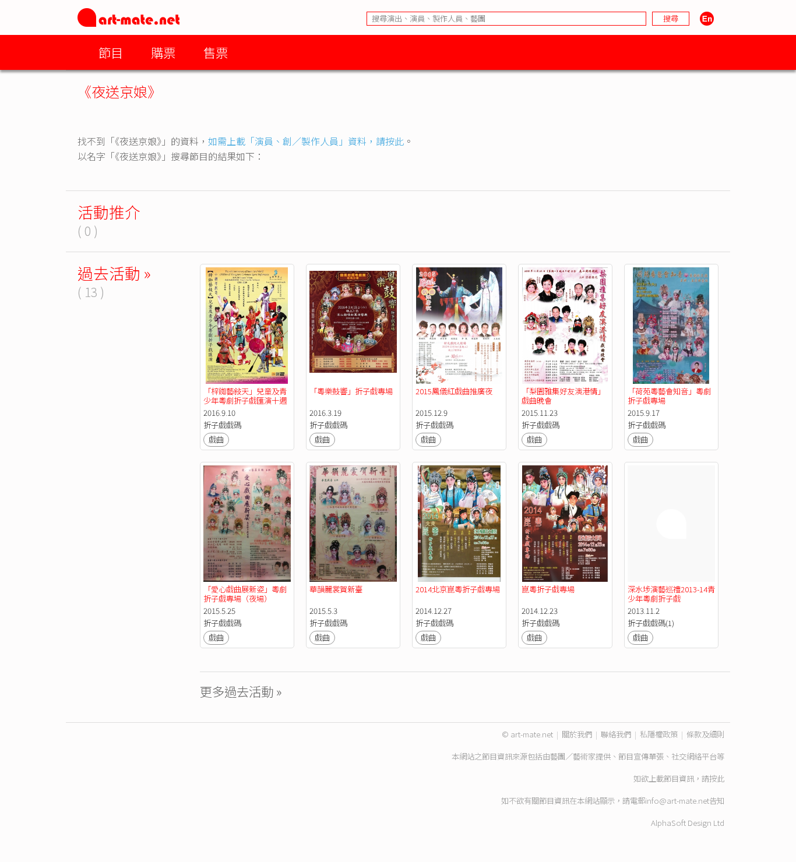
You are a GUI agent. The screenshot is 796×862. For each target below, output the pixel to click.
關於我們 (577, 734)
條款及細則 (705, 734)
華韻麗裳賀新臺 (335, 589)
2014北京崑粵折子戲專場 (457, 589)
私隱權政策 (659, 734)
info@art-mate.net (677, 800)
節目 (110, 52)
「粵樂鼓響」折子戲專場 (351, 391)
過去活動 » (114, 273)
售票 (215, 52)
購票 (163, 52)
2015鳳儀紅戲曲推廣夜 (453, 391)
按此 (716, 778)
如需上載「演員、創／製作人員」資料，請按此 (306, 141)
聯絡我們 (616, 734)
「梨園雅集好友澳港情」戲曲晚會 (563, 396)
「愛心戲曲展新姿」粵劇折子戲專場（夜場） (245, 594)
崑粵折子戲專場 (548, 589)
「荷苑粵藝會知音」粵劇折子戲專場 (669, 396)
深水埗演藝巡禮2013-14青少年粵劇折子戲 (671, 594)
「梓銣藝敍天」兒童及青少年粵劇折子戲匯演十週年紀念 (245, 400)
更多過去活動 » (241, 691)
